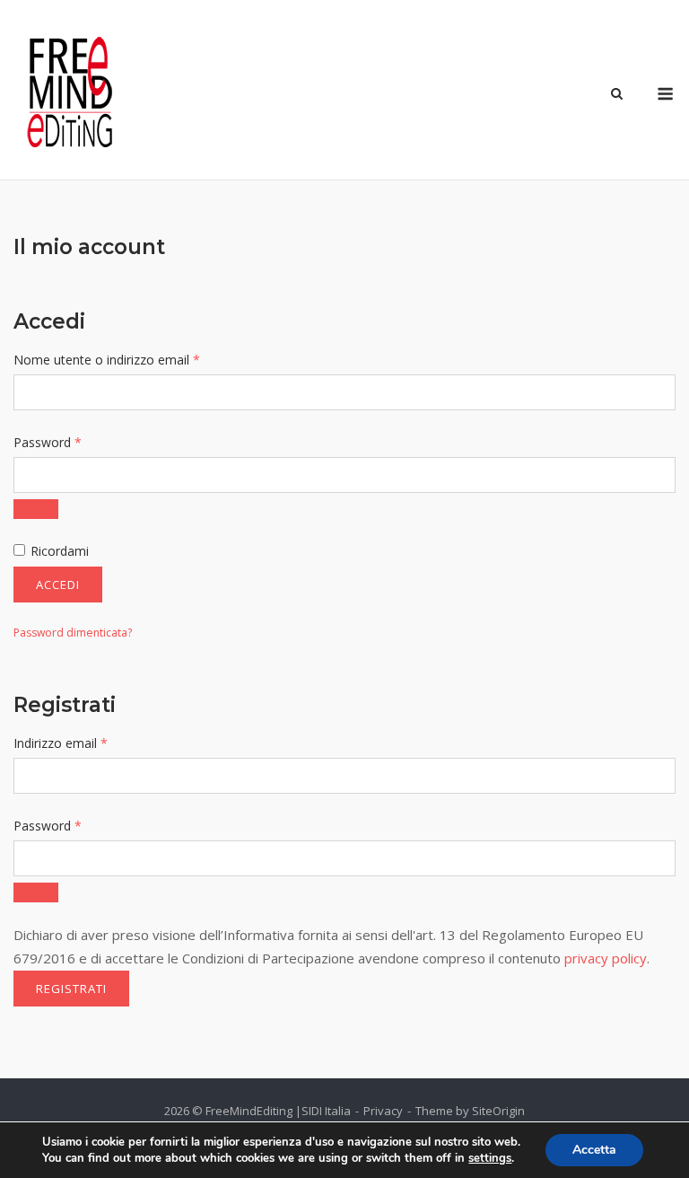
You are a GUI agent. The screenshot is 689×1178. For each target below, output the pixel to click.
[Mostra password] (35, 509)
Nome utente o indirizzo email (132, 359)
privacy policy (605, 958)
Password (73, 442)
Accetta (594, 1149)
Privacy (383, 1111)
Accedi (58, 584)
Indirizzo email (86, 743)
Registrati (71, 988)
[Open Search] (616, 95)
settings (489, 1158)
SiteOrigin (498, 1111)
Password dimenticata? (72, 632)
